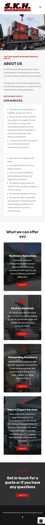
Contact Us (22, 495)
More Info (22, 285)
